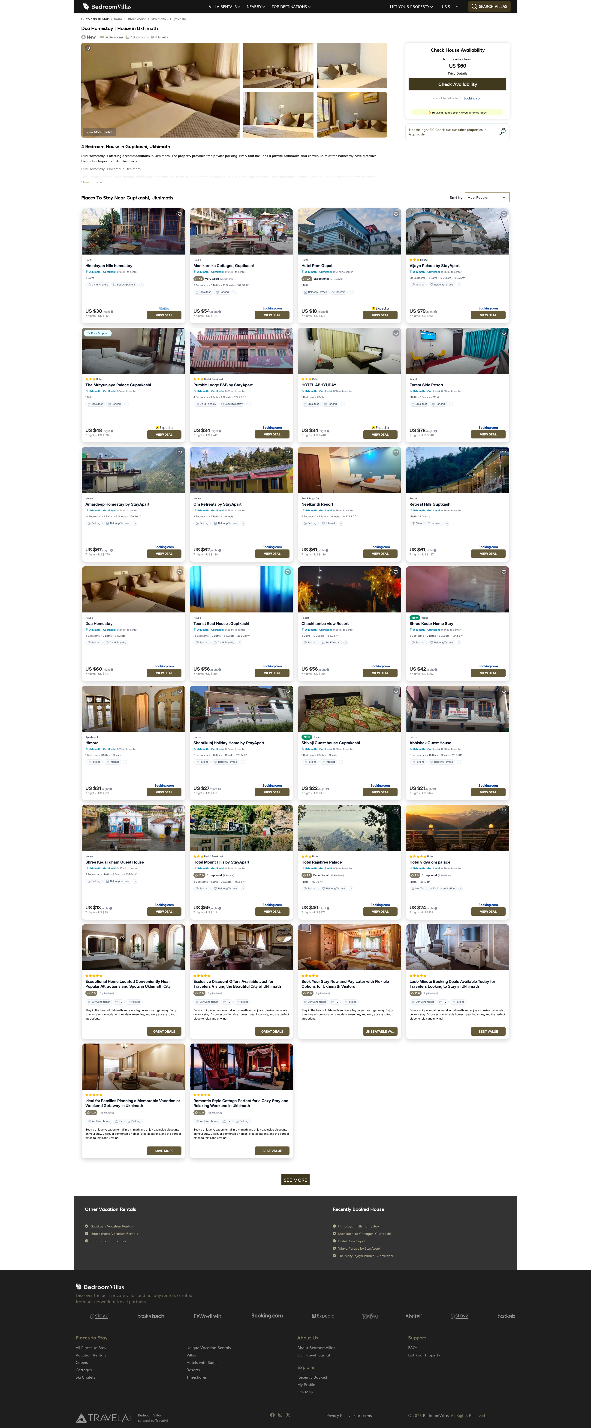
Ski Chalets (85, 1377)
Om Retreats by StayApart (217, 504)
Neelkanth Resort (317, 504)
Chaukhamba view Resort (325, 623)
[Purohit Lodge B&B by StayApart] (241, 351)
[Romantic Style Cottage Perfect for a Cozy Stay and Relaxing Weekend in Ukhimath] (241, 1067)
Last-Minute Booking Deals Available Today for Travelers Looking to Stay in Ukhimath (452, 984)
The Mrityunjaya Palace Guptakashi (118, 385)
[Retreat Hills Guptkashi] (457, 470)
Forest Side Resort (426, 385)
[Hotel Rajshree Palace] (349, 828)
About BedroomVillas (316, 1347)
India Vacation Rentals (108, 1241)
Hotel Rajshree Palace (322, 862)
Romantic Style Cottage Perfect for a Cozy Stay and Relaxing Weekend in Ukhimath (240, 1103)
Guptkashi (178, 18)
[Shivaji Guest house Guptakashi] (349, 709)
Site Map (305, 1392)
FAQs (413, 1347)
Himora (92, 743)
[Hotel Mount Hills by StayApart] (241, 828)
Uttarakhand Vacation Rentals (114, 1233)
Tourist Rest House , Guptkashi (221, 623)
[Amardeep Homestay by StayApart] (133, 470)
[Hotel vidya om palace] (457, 828)
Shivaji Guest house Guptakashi (331, 743)
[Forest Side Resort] (457, 351)
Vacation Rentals (91, 1355)
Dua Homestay (99, 623)
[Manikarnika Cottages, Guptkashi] (241, 231)
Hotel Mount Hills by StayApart (221, 862)
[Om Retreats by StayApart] (241, 470)
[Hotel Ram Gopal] (349, 231)
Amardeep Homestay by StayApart (117, 504)
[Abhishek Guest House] (457, 709)
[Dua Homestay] (133, 589)
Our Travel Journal (313, 1355)
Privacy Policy (338, 1415)
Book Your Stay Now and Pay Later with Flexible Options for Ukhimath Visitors (345, 984)
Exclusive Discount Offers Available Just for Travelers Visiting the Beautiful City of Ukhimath (237, 984)
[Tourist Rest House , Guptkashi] (241, 589)
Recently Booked (312, 1377)
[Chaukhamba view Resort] (349, 589)
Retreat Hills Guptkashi (430, 504)
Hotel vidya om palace (430, 862)
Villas (191, 1355)
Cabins (82, 1362)
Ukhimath (158, 18)
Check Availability (457, 83)
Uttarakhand (136, 18)
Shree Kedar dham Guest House (114, 862)
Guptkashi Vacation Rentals (112, 1226)
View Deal (164, 315)
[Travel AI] (103, 1418)
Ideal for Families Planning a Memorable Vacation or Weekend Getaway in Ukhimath (132, 1103)
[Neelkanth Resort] (349, 470)
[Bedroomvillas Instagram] (280, 1415)
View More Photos (99, 131)
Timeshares (197, 1377)
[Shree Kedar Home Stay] (457, 589)
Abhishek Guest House (430, 743)
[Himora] (133, 709)
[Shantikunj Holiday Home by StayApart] (241, 709)
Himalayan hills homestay (109, 265)
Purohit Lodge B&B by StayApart (223, 385)
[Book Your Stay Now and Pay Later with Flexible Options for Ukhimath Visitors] (349, 947)
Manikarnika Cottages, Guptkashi (223, 265)
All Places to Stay (91, 1347)
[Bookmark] (87, 48)
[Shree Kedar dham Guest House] (133, 828)
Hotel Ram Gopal (317, 265)
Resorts (193, 1369)
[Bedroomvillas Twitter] (288, 1415)
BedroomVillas (436, 1415)
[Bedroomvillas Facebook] (272, 1415)
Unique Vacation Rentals (209, 1347)
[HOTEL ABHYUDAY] (349, 351)
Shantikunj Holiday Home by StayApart (228, 743)
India (118, 18)
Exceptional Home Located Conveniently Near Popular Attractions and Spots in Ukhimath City (128, 984)
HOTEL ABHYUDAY (319, 385)
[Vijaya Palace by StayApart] (457, 231)
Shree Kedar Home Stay (431, 623)
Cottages (84, 1369)
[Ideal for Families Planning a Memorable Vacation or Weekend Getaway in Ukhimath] (133, 1067)
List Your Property (424, 1355)
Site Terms (362, 1415)
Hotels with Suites (202, 1362)
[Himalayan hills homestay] (133, 231)
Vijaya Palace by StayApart (435, 265)
